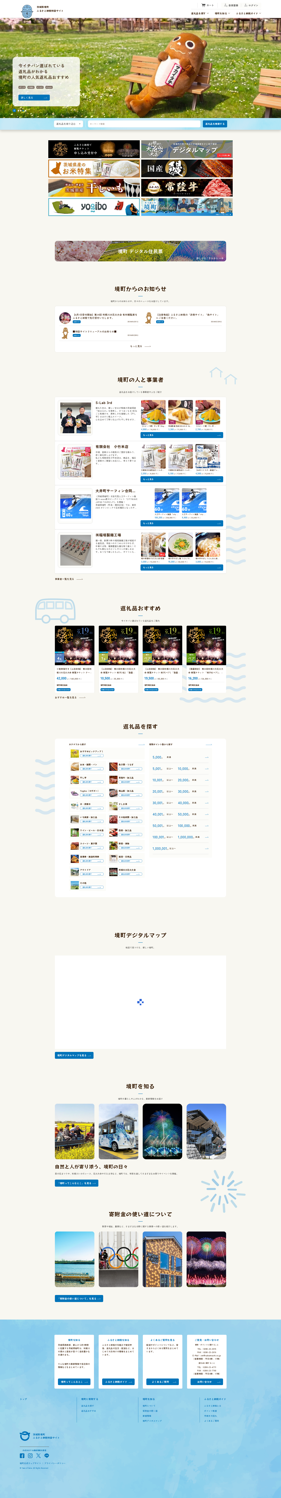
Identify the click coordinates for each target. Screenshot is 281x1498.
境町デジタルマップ (152, 1420)
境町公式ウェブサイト (30, 1463)
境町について (149, 1405)
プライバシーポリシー (55, 1463)
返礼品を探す (87, 1405)
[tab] (18, 110)
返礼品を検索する (215, 123)
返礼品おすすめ (88, 1410)
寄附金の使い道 (150, 1410)
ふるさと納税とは (212, 1405)
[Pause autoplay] (14, 110)
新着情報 (147, 1415)
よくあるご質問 (211, 1420)
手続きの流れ (210, 1415)
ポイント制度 (210, 1410)
